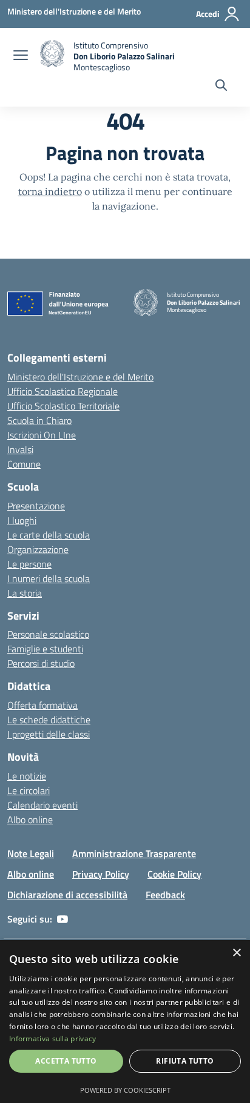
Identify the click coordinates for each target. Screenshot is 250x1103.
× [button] (236, 953)
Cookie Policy (174, 874)
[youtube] (62, 918)
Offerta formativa (42, 705)
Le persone (29, 564)
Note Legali (30, 853)
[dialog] (125, 1021)
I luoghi (21, 520)
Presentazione (36, 506)
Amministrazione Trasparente (134, 853)
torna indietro (50, 191)
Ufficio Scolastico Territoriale (63, 406)
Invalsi (20, 449)
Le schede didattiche (48, 719)
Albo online (30, 819)
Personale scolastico (48, 634)
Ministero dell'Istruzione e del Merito (80, 376)
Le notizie (26, 776)
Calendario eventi (42, 805)
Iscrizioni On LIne (41, 435)
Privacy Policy (100, 874)
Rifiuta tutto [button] (185, 1061)
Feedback (165, 894)
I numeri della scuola (48, 578)
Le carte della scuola (48, 535)
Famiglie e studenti (45, 648)
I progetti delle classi (48, 734)
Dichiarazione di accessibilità (67, 894)
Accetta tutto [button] (65, 1061)
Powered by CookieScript (125, 1090)
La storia (24, 593)
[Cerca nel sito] (221, 86)
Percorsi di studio (41, 663)
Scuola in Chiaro (39, 420)
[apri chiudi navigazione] (20, 56)
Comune (24, 464)
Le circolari (28, 790)
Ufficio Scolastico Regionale (62, 391)
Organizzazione (38, 549)
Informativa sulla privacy (52, 1038)
